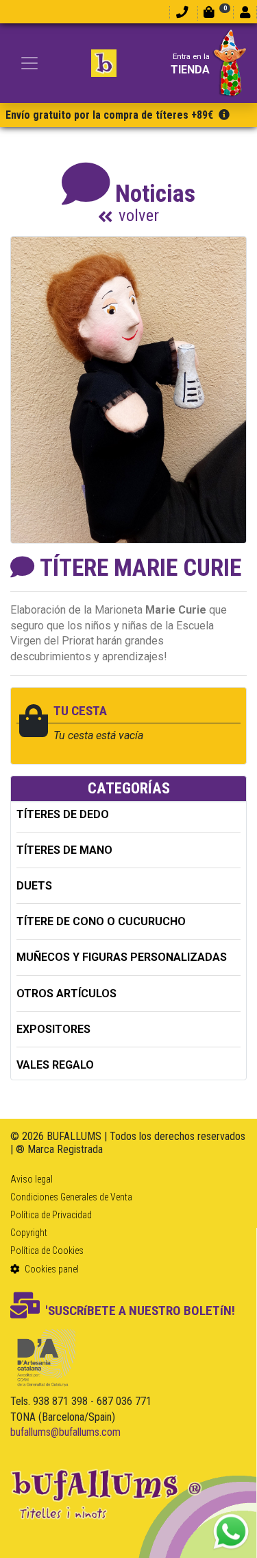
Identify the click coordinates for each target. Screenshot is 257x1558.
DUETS (34, 885)
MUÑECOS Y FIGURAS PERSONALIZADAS (121, 957)
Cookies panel (51, 1269)
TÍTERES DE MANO (64, 850)
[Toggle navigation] (29, 63)
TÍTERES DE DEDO (62, 814)
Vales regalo (55, 1064)
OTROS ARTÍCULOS (66, 993)
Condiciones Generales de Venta (71, 1196)
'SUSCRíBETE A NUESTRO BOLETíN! (140, 1310)
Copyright (28, 1232)
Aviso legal (31, 1179)
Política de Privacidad (51, 1214)
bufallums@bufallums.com (65, 1432)
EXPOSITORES (53, 1029)
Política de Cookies (47, 1250)
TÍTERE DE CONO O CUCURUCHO (101, 921)
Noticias (155, 201)
